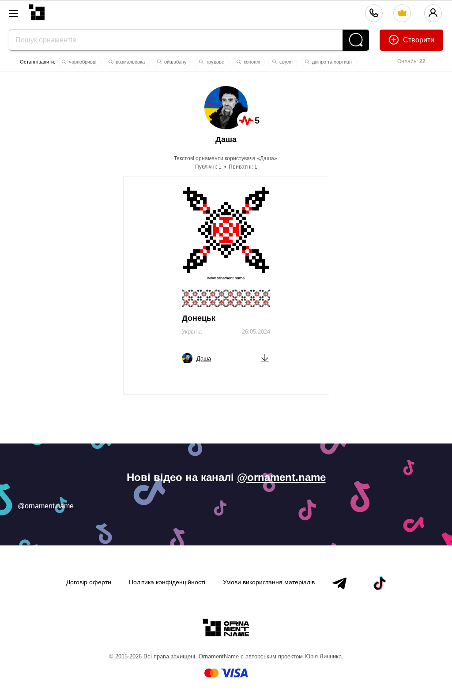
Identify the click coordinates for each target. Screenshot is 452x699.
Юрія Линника (323, 656)
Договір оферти (88, 582)
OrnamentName (219, 656)
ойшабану (175, 61)
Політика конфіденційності (167, 582)
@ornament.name (281, 477)
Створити (417, 40)
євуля (285, 61)
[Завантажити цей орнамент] (265, 357)
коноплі (251, 61)
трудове (214, 61)
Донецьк (198, 318)
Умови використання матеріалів (269, 582)
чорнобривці (82, 61)
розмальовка (129, 61)
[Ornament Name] (37, 10)
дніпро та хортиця (331, 61)
